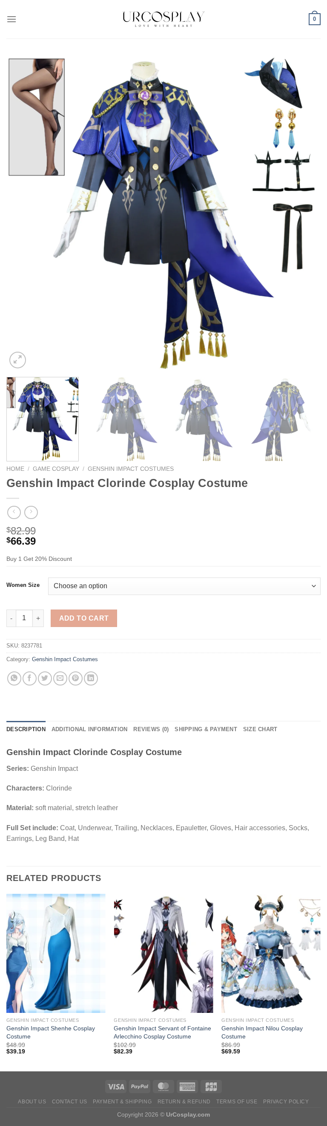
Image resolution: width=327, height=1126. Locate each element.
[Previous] (23, 213)
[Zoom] (17, 360)
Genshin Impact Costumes (131, 469)
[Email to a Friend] (60, 678)
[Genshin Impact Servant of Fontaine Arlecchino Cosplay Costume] (163, 953)
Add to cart (84, 618)
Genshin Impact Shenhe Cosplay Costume (50, 1032)
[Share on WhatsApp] (14, 678)
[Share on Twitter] (45, 678)
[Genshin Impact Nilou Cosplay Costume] (271, 953)
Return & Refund (184, 1102)
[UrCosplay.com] (163, 19)
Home (15, 469)
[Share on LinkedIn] (91, 678)
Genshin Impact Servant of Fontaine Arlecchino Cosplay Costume (162, 1032)
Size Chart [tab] (260, 729)
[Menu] (11, 19)
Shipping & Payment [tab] (206, 729)
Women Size (23, 585)
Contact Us (69, 1102)
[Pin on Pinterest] (76, 678)
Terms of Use (236, 1102)
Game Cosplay (56, 469)
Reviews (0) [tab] (151, 729)
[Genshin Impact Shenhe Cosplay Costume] (56, 953)
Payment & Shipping (122, 1102)
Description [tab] (26, 729)
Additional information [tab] (90, 729)
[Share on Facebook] (30, 678)
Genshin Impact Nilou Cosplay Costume (262, 1032)
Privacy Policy (286, 1102)
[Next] (303, 213)
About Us (32, 1102)
